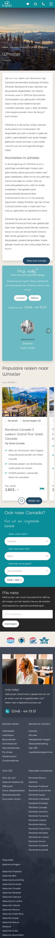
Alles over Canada (36, 260)
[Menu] (51, 4)
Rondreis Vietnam (38, 811)
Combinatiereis (10, 760)
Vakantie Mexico (11, 909)
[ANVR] (11, 640)
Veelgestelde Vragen (39, 739)
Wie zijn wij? (9, 777)
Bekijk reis (34, 500)
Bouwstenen (9, 739)
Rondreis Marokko (38, 832)
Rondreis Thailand (38, 786)
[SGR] (33, 640)
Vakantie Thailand (12, 871)
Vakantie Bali (9, 875)
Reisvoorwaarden (11, 794)
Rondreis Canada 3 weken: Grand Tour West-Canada (24, 434)
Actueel (33, 735)
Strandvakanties (10, 748)
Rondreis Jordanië (38, 845)
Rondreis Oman (37, 841)
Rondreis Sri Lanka (39, 837)
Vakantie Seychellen (13, 935)
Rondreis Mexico (37, 824)
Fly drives (7, 752)
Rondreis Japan (37, 794)
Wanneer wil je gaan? (20, 563)
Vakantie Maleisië (11, 892)
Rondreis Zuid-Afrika (40, 790)
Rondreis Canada (38, 807)
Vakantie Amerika (11, 884)
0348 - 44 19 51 (36, 307)
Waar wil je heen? (18, 534)
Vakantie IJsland (11, 905)
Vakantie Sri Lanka (12, 901)
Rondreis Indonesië (39, 799)
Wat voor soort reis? (19, 548)
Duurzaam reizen (11, 799)
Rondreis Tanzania (39, 816)
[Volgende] (48, 331)
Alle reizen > (9, 382)
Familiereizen (9, 743)
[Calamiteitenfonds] (22, 640)
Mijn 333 (33, 748)
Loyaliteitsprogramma (40, 752)
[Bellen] (43, 4)
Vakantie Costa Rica (12, 913)
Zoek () (14, 579)
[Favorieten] (28, 4)
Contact (20, 298)
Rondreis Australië (38, 849)
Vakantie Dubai (10, 918)
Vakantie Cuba (10, 930)
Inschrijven (10, 624)
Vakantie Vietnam (11, 897)
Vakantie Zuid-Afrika (13, 880)
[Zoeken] (35, 4)
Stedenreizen (9, 756)
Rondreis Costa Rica (39, 828)
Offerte (34, 298)
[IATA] (44, 640)
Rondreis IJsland (37, 820)
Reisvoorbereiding (38, 743)
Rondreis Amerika (38, 803)
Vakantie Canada (11, 888)
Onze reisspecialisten (13, 790)
